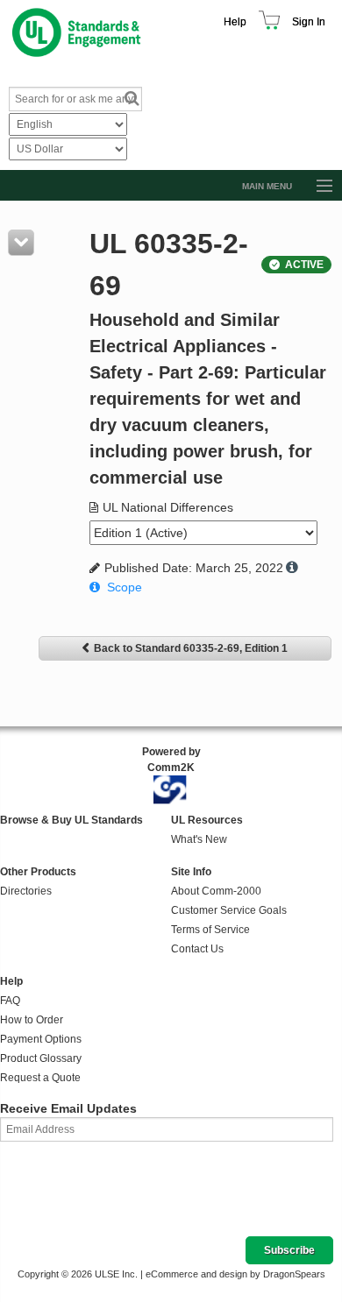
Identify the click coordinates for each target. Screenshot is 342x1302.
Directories (26, 891)
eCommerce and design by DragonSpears (235, 1274)
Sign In (308, 22)
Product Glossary (41, 1058)
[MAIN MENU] (316, 187)
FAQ (10, 1000)
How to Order (31, 1020)
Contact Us (197, 949)
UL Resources (207, 820)
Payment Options (41, 1039)
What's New (199, 839)
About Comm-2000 (216, 891)
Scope (124, 587)
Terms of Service (210, 929)
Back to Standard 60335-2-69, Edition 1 (191, 648)
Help (235, 22)
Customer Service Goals (229, 910)
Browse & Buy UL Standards (71, 820)
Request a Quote (40, 1078)
